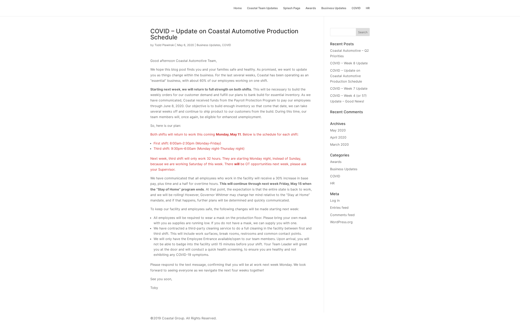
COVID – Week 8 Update (349, 63)
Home (238, 8)
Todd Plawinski (164, 45)
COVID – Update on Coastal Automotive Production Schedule (346, 75)
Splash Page (291, 8)
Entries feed (339, 208)
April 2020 (338, 137)
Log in (335, 200)
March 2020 (339, 144)
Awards (311, 8)
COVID (356, 8)
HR (368, 8)
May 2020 (338, 130)
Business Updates (333, 8)
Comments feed (342, 215)
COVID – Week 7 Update (348, 88)
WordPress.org (341, 222)
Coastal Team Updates (262, 8)
